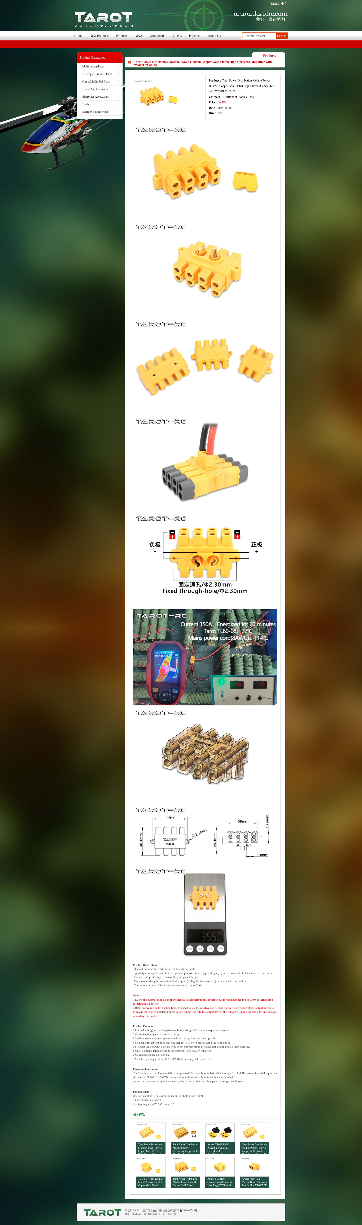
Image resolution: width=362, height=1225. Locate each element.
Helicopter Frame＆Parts (97, 74)
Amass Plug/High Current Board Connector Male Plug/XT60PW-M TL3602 (220, 1182)
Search (282, 36)
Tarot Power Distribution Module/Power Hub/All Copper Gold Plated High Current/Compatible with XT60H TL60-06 (150, 1182)
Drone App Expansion (95, 89)
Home (78, 36)
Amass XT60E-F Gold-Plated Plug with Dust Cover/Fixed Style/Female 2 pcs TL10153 (219, 1148)
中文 (284, 3)
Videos (177, 36)
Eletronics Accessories (95, 96)
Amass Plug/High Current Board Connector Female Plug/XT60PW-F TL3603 (254, 1182)
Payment (194, 36)
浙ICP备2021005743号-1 (186, 1210)
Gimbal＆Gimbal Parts (96, 81)
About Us (214, 36)
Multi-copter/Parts (93, 66)
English (274, 3)
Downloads (157, 36)
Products (121, 36)
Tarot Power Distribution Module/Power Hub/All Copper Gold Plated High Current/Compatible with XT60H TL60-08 (185, 1182)
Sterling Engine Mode (95, 111)
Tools (85, 104)
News (138, 36)
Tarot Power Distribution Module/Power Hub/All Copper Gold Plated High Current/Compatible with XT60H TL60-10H (150, 1148)
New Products (99, 36)
